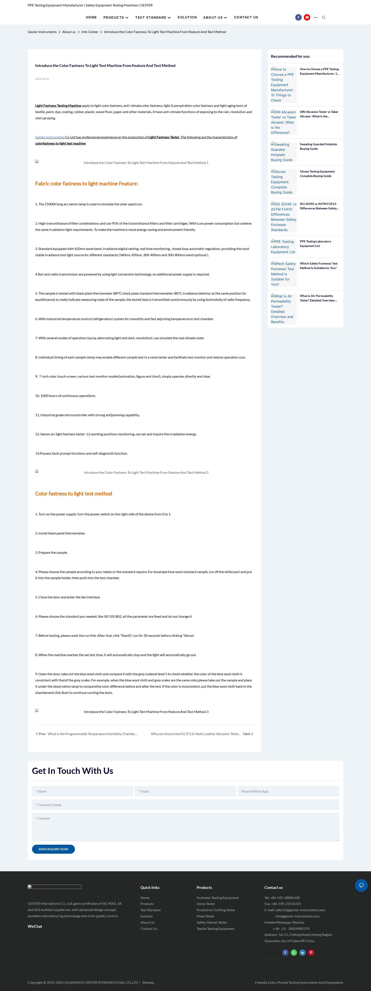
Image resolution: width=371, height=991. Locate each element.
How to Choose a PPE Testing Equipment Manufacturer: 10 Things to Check (319, 71)
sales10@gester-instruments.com (300, 910)
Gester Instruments (42, 32)
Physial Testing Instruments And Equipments (310, 982)
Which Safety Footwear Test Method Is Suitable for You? (319, 266)
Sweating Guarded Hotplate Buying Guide (318, 146)
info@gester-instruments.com (296, 916)
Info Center (89, 32)
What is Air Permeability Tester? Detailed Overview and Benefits (317, 298)
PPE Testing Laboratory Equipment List (315, 243)
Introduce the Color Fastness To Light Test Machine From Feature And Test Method (165, 32)
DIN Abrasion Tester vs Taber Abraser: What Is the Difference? (319, 114)
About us (69, 32)
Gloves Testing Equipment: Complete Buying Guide (317, 173)
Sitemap (148, 982)
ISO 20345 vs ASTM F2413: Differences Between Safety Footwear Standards (318, 206)
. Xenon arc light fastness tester (62, 434)
